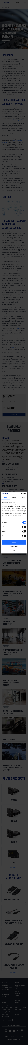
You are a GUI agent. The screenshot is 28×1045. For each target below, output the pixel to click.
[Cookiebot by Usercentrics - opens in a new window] (20, 494)
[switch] (24, 527)
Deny (14, 550)
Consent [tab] (5, 497)
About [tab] (23, 497)
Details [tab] (14, 497)
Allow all (14, 542)
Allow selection (14, 546)
